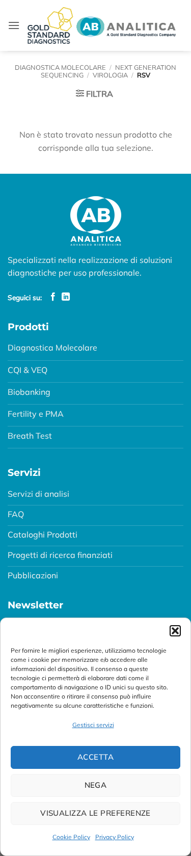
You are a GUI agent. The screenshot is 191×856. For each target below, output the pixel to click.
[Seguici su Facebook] (53, 297)
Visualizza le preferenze (95, 813)
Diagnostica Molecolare (60, 67)
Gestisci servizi (93, 725)
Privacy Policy (114, 837)
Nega (96, 785)
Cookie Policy (71, 837)
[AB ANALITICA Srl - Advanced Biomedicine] (102, 25)
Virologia (110, 75)
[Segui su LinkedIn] (66, 297)
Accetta (95, 757)
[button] (175, 631)
